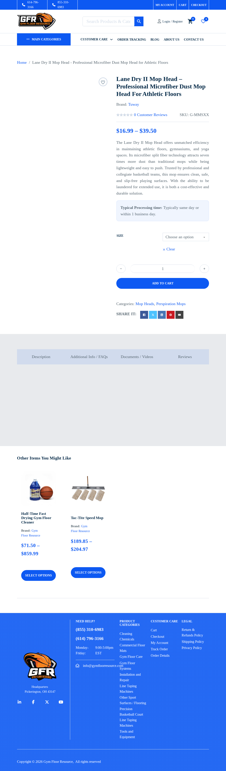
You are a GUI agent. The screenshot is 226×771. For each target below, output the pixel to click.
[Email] (179, 315)
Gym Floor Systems (127, 665)
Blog (155, 39)
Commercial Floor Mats (132, 648)
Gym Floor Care (131, 656)
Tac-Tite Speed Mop (87, 518)
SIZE (120, 235)
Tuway (133, 104)
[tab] (41, 356)
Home (22, 62)
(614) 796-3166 (90, 638)
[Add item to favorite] (103, 83)
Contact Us (194, 39)
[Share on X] (153, 315)
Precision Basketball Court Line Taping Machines (131, 717)
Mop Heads (145, 304)
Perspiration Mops (171, 304)
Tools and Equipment (127, 734)
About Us (171, 39)
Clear (170, 249)
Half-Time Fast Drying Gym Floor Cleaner (36, 518)
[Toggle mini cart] (190, 21)
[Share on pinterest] (171, 315)
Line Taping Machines (128, 688)
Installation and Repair (130, 677)
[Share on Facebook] (144, 315)
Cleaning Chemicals (127, 636)
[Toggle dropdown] (28, 39)
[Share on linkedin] (162, 315)
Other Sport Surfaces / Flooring (133, 700)
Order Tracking (131, 39)
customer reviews (150, 115)
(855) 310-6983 (90, 629)
